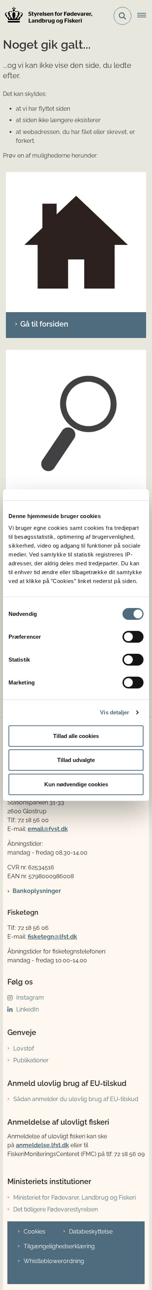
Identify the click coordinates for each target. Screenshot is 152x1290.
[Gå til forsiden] (76, 242)
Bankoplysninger (37, 890)
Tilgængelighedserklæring (59, 1246)
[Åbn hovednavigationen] (144, 15)
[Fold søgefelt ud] (122, 16)
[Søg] (76, 420)
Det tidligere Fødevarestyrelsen (55, 1209)
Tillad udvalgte (76, 760)
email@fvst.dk (48, 828)
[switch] (133, 636)
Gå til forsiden (44, 324)
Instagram (30, 997)
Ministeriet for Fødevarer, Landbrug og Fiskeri (74, 1197)
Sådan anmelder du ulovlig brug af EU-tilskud (75, 1099)
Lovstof (23, 1048)
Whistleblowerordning (54, 1261)
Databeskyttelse (91, 1231)
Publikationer (31, 1060)
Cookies (34, 1231)
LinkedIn (27, 1009)
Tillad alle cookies (76, 735)
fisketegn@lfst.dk (52, 936)
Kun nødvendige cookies (76, 784)
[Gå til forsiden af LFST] (46, 16)
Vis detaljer (114, 712)
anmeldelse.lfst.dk (42, 1145)
